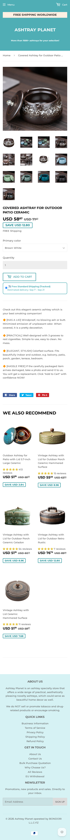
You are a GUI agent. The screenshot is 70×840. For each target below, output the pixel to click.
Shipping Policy (35, 736)
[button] (11, 469)
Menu (11, 4)
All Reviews (35, 771)
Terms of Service (35, 727)
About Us (35, 754)
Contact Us (35, 758)
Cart (64, 4)
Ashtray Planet (35, 29)
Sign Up (60, 801)
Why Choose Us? (35, 767)
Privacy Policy (35, 732)
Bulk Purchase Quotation (35, 763)
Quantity (8, 257)
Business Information (35, 723)
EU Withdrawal (35, 776)
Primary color (12, 240)
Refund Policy (35, 741)
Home (6, 55)
